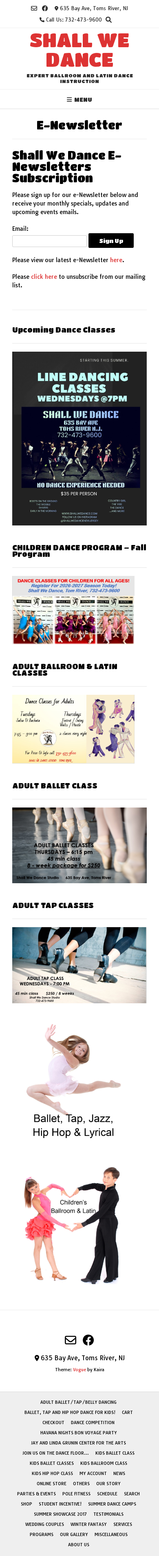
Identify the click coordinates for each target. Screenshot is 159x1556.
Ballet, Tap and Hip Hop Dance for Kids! (69, 1412)
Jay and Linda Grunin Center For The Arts (78, 1443)
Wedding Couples (44, 1524)
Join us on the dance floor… (55, 1453)
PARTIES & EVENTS (36, 1494)
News (119, 1473)
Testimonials (108, 1514)
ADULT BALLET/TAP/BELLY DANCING (78, 1402)
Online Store (51, 1483)
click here (44, 276)
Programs (41, 1534)
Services (122, 1524)
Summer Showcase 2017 (60, 1514)
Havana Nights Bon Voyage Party (78, 1433)
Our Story (108, 1483)
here (116, 260)
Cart (127, 1412)
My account (93, 1473)
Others (81, 1483)
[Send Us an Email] (34, 8)
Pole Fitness (76, 1494)
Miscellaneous (111, 1534)
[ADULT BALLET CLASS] (79, 881)
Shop (26, 1504)
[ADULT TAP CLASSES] (79, 1001)
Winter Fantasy (89, 1524)
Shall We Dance (79, 49)
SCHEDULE (107, 1494)
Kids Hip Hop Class (52, 1473)
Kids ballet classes (52, 1463)
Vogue (79, 1369)
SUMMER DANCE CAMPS (112, 1504)
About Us (78, 1544)
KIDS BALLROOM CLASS (103, 1463)
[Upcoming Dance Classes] (79, 523)
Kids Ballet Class (115, 1453)
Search (132, 1494)
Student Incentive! (60, 1504)
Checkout (53, 1422)
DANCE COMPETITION (93, 1422)
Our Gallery (74, 1534)
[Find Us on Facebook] (45, 8)
